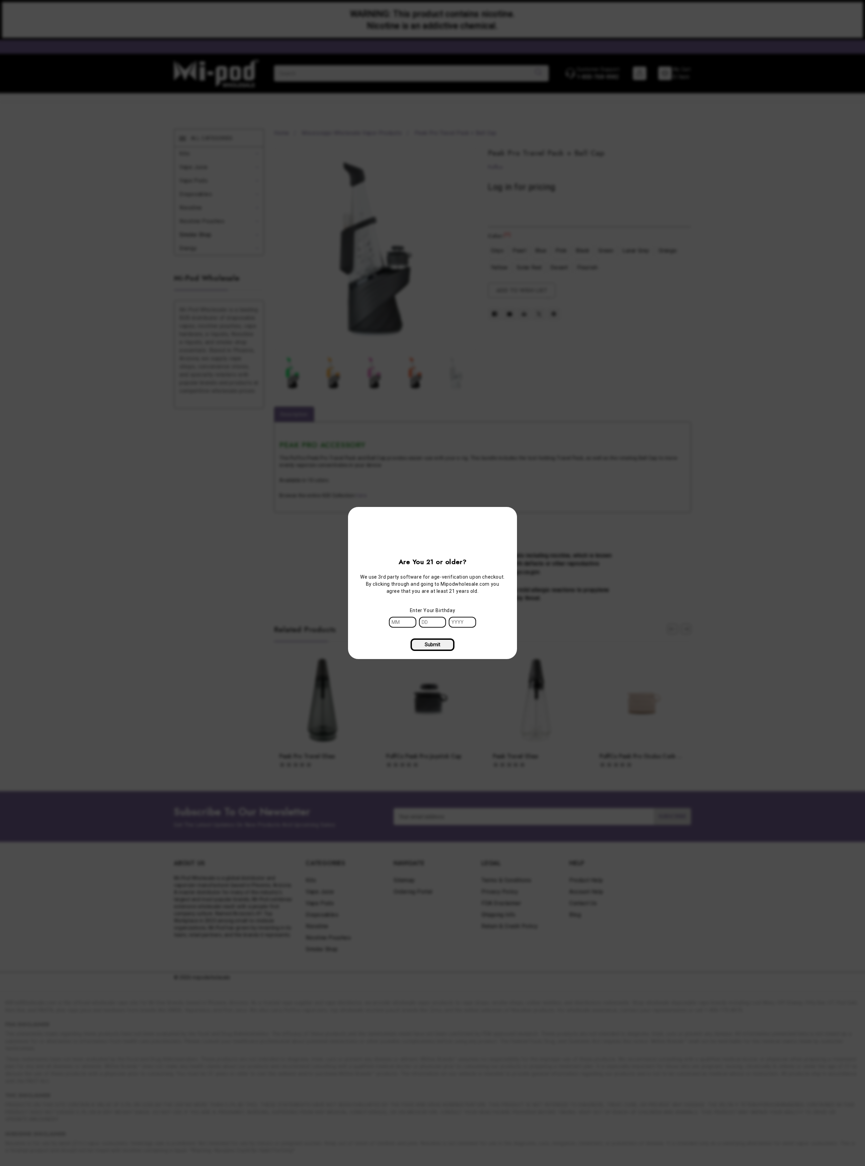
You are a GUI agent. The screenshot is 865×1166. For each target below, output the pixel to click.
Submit (432, 644)
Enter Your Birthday (432, 610)
